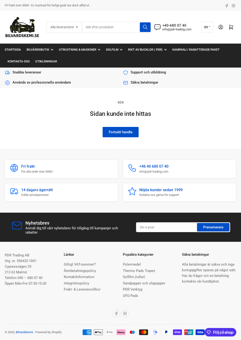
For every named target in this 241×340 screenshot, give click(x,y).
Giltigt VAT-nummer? (80, 264)
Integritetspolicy (76, 283)
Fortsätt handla (121, 132)
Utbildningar (46, 61)
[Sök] (145, 27)
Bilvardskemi (24, 332)
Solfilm (112, 49)
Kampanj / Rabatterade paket (196, 49)
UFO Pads (130, 296)
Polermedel (132, 264)
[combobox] (116, 27)
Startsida (13, 49)
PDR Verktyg (132, 289)
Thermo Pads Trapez (139, 271)
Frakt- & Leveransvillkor (82, 289)
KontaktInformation (79, 277)
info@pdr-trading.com (176, 29)
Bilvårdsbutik (38, 49)
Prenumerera (213, 227)
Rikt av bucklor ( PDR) (145, 49)
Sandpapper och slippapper (144, 283)
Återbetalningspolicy (80, 271)
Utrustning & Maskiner (77, 49)
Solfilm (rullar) (134, 277)
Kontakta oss (19, 61)
